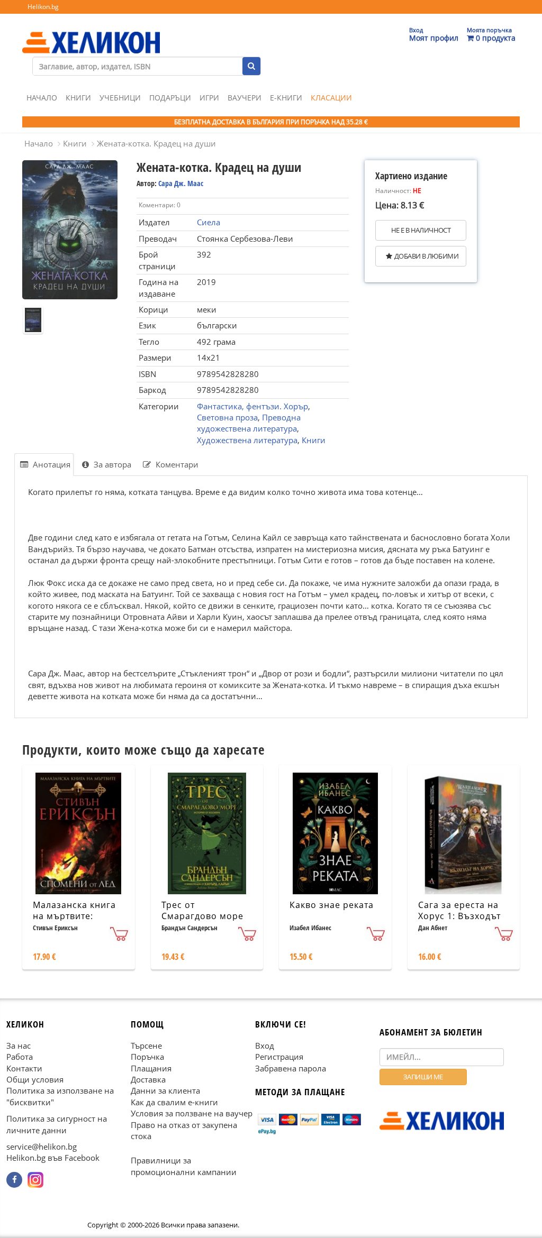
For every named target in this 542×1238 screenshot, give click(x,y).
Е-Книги (286, 98)
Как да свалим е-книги (174, 1102)
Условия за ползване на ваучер (191, 1113)
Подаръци (170, 98)
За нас (18, 1045)
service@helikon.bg (41, 1146)
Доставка (148, 1079)
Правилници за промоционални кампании (184, 1166)
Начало (41, 98)
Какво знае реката (332, 905)
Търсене (146, 1045)
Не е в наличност (420, 230)
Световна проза (227, 417)
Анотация (50, 464)
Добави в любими (426, 256)
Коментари (175, 464)
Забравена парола (290, 1068)
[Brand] (91, 32)
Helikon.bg (43, 6)
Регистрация (279, 1056)
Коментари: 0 (159, 204)
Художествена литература (247, 440)
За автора (111, 464)
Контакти (24, 1068)
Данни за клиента (165, 1091)
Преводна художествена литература (249, 423)
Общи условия (35, 1079)
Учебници (120, 98)
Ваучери (244, 98)
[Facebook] (14, 1180)
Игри (209, 98)
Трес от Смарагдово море (202, 910)
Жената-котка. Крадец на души (156, 143)
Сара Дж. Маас (180, 183)
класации (331, 98)
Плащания (151, 1068)
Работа (19, 1056)
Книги (78, 98)
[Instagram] (35, 1180)
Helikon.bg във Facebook (53, 1158)
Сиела (208, 222)
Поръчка (147, 1056)
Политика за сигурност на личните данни (56, 1124)
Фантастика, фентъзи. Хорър (252, 406)
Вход (264, 1045)
